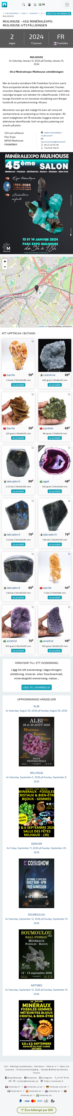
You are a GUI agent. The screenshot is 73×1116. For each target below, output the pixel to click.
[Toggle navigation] (67, 4)
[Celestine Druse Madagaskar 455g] (54, 355)
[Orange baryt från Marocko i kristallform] (54, 567)
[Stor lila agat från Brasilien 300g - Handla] (54, 461)
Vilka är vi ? (52, 1066)
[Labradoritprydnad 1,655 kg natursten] (54, 514)
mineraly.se (45, 1095)
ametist (11, 640)
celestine (49, 374)
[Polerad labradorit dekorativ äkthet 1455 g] (18, 567)
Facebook (31, 1077)
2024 (24, 13)
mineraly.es (35, 1091)
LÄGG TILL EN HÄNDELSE (36, 687)
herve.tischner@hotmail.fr (53, 141)
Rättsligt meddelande (21, 1066)
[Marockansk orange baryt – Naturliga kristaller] (18, 355)
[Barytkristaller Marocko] (18, 408)
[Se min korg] (35, 4)
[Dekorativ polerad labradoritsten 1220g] (18, 514)
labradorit (13, 481)
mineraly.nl (54, 1091)
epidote (48, 428)
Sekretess (39, 1066)
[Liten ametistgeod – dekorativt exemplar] (54, 621)
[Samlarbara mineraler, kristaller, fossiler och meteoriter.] (4, 4)
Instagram (46, 1077)
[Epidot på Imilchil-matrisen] (54, 408)
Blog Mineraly (14, 1077)
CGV (6, 1066)
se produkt (18, 384)
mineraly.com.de (58, 1086)
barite (10, 374)
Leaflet (41, 326)
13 (42, 13)
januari (33, 13)
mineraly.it (16, 1091)
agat (46, 481)
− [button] (5, 267)
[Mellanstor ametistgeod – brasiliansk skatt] (18, 621)
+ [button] (5, 261)
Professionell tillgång (27, 1069)
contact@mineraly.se (27, 1081)
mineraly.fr (14, 1086)
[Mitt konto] (29, 4)
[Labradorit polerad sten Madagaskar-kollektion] (18, 461)
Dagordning (12, 13)
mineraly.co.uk (35, 1086)
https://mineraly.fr (53, 1081)
